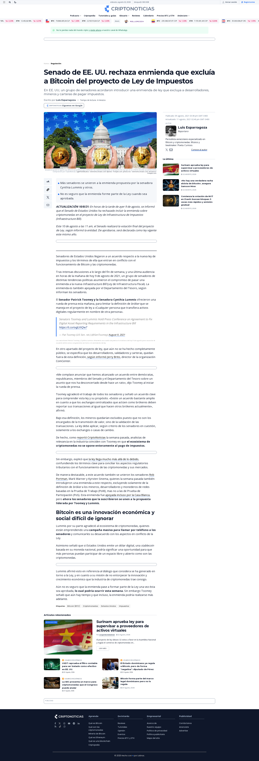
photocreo (127, 172)
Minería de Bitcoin (96, 733)
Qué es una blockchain (99, 741)
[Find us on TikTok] (60, 726)
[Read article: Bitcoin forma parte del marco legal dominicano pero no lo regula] (110, 683)
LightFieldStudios (82, 172)
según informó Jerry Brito (103, 357)
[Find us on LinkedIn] (79, 723)
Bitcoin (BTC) (73, 606)
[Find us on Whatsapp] (65, 726)
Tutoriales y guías (107, 15)
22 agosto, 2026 (123, 635)
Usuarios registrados (73, 660)
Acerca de (152, 723)
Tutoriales (122, 727)
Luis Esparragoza (66, 100)
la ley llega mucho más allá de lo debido (113, 459)
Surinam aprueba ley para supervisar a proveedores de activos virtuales (122, 626)
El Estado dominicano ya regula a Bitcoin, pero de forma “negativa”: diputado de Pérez (137, 666)
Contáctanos (185, 723)
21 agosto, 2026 (68, 691)
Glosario (123, 15)
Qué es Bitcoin (95, 723)
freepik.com (117, 172)
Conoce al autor (199, 149)
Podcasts (74, 15)
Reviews (136, 15)
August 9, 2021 (117, 334)
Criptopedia (89, 15)
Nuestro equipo (154, 727)
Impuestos (124, 606)
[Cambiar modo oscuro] (15, 2)
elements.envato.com (98, 172)
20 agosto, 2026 (128, 688)
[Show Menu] (4, 2)
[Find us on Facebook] (55, 723)
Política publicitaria (156, 734)
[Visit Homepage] (129, 8)
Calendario (148, 15)
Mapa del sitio (153, 738)
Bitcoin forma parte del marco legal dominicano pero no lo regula (137, 681)
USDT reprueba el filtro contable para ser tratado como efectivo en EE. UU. (79, 666)
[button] (48, 193)
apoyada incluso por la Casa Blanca (127, 495)
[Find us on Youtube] (69, 723)
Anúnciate (183, 15)
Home (46, 63)
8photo (109, 172)
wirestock (152, 172)
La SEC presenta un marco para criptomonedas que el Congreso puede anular (80, 684)
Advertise (183, 730)
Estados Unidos (108, 606)
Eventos (121, 734)
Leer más (104, 647)
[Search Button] (10, 2)
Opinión (121, 730)
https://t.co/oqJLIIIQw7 (73, 327)
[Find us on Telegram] (74, 723)
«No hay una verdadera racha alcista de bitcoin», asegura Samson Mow (197, 183)
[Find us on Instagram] (64, 723)
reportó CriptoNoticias (91, 437)
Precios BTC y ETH (165, 15)
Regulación (56, 63)
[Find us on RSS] (55, 726)
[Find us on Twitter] (60, 723)
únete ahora (95, 30)
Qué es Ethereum (96, 737)
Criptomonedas (90, 606)
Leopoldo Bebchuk (107, 635)
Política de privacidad (157, 730)
